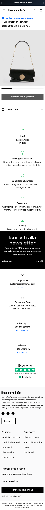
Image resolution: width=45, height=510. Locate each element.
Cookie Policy (8, 457)
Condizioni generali (11, 442)
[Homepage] (16, 10)
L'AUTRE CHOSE (15, 22)
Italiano (7, 421)
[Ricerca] (35, 10)
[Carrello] (41, 10)
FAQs (26, 447)
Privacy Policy (8, 452)
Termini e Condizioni (11, 437)
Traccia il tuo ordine (33, 442)
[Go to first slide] (43, 2)
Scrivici (21, 287)
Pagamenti (7, 447)
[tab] (7, 88)
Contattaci (29, 452)
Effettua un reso (31, 437)
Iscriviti (40, 261)
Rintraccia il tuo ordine (22, 490)
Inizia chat (21, 330)
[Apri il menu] (4, 10)
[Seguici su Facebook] (3, 413)
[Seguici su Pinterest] (13, 413)
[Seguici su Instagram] (8, 413)
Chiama (21, 352)
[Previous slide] (1, 2)
